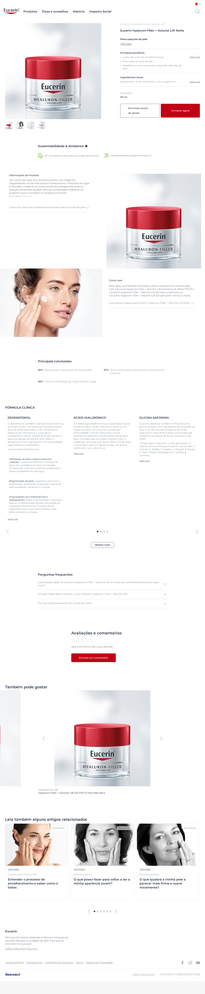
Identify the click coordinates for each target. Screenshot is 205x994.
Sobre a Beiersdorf (143, 974)
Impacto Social (100, 11)
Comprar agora (180, 110)
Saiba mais (195, 82)
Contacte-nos (34, 962)
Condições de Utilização (59, 962)
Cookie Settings (14, 962)
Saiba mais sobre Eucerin (21, 948)
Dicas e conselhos (55, 11)
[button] (49, 207)
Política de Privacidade (99, 962)
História (79, 11)
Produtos (30, 11)
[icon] (182, 963)
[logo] (12, 11)
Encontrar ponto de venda (138, 110)
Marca (79, 962)
